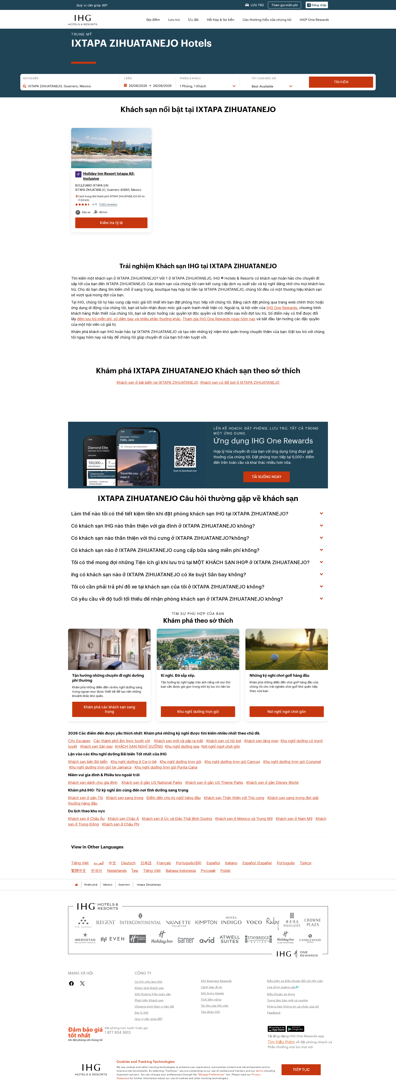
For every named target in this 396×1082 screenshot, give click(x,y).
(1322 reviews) (108, 204)
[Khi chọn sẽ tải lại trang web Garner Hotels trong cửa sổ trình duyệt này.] (186, 939)
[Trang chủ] (76, 884)
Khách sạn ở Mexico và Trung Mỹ (244, 818)
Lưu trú (174, 19)
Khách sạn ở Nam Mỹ (294, 818)
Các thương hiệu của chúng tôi (267, 19)
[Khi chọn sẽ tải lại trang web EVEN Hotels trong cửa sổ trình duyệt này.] (112, 939)
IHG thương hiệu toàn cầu (153, 994)
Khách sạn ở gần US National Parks (151, 782)
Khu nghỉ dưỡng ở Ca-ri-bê (134, 762)
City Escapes (79, 741)
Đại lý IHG (141, 1012)
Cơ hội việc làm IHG (148, 981)
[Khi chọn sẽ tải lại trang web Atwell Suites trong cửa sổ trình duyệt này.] (229, 939)
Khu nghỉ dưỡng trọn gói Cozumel (292, 762)
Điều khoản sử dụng (281, 994)
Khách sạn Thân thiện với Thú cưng (234, 798)
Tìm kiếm (341, 82)
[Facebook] (72, 983)
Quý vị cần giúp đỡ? (92, 5)
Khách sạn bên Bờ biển (87, 762)
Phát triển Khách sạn (149, 1000)
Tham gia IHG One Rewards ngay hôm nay (219, 319)
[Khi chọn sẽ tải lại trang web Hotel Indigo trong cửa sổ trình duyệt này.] (231, 921)
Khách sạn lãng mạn (261, 741)
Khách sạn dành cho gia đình (92, 782)
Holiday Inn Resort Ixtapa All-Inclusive (109, 176)
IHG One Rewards (281, 308)
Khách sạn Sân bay (96, 746)
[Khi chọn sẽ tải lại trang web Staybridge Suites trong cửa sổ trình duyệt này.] (258, 939)
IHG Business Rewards (216, 981)
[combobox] (72, 86)
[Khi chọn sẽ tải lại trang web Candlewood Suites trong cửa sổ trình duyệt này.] (310, 939)
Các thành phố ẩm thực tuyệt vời (121, 741)
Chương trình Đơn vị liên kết (154, 1006)
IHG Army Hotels (212, 993)
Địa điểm (153, 19)
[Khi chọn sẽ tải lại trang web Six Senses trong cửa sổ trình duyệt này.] (83, 921)
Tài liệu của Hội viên (215, 1005)
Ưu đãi (193, 19)
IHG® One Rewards (314, 19)
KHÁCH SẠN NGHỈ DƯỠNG (139, 746)
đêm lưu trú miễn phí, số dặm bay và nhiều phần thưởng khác (129, 319)
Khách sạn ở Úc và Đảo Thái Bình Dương (177, 818)
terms (259, 1070)
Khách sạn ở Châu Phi (120, 824)
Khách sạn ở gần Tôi (85, 798)
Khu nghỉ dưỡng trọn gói (180, 762)
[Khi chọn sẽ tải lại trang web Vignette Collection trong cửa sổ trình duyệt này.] (178, 921)
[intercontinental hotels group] (82, 19)
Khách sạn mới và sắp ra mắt (178, 741)
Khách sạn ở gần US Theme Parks (214, 782)
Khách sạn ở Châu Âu (86, 818)
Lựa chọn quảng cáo (281, 987)
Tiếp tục (301, 1069)
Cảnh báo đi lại (211, 987)
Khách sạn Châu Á (123, 818)
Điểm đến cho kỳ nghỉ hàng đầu (173, 798)
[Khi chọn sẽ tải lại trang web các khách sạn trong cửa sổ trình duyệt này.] (105, 921)
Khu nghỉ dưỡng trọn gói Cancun (232, 762)
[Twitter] (82, 983)
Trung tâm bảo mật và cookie (287, 1000)
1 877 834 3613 (118, 1032)
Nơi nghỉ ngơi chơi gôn (220, 746)
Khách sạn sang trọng (124, 798)
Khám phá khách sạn (149, 988)
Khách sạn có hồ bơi (223, 741)
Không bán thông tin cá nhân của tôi (293, 1006)
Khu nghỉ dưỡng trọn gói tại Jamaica (100, 767)
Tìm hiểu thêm (281, 1041)
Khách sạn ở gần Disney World (272, 782)
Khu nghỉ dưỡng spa (182, 746)
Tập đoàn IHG (210, 1012)
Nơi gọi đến (30, 78)
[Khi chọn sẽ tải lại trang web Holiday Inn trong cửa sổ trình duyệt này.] (162, 939)
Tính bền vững (211, 999)
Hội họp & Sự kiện (220, 19)
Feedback (273, 1012)
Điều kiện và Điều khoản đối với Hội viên (295, 981)
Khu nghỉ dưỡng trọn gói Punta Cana (165, 767)
